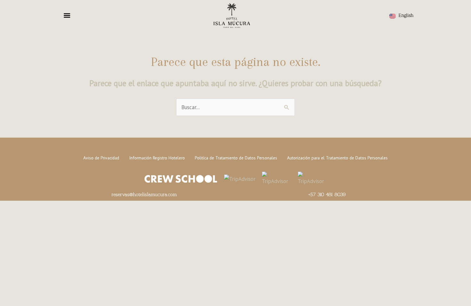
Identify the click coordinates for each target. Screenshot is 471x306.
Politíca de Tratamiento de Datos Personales (236, 158)
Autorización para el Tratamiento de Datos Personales (337, 158)
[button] (66, 15)
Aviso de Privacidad (101, 158)
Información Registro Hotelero (157, 158)
